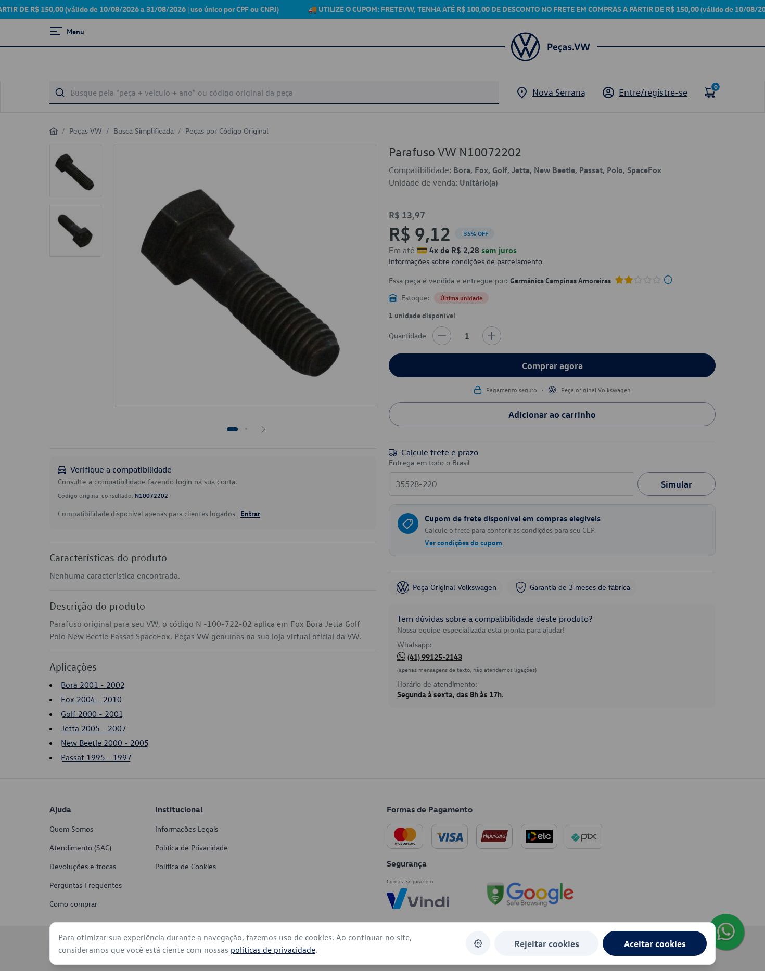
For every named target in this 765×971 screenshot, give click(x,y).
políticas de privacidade (273, 949)
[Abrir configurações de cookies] (478, 943)
